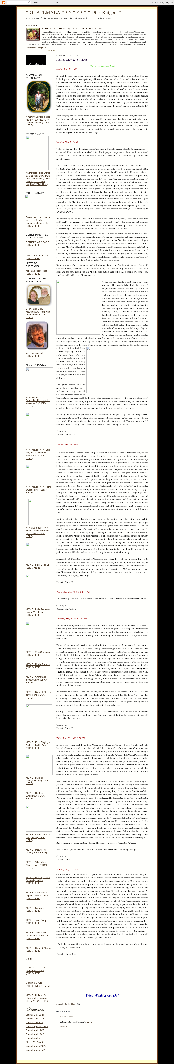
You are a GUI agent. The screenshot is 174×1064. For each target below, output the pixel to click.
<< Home (63, 1026)
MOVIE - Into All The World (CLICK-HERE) (36, 851)
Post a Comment (66, 1016)
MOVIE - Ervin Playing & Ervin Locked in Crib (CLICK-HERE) (38, 745)
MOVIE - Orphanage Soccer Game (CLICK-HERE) (37, 680)
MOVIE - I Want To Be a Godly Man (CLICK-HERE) (38, 837)
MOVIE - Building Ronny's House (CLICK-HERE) (37, 781)
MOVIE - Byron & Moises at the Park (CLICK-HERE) (38, 695)
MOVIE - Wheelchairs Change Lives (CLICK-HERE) (37, 865)
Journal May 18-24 (35, 1015)
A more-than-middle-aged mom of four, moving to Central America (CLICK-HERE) (38, 121)
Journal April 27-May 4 (37, 1026)
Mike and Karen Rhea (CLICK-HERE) (36, 272)
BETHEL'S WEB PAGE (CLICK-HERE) (37, 243)
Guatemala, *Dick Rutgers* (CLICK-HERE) (38, 984)
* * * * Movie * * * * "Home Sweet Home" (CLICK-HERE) (38, 490)
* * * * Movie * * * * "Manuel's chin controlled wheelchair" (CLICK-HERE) (38, 402)
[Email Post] (78, 1004)
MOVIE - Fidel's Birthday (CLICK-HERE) (38, 666)
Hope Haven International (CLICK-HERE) (38, 257)
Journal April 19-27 (35, 1030)
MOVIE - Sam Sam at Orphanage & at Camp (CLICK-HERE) (37, 895)
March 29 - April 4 (34, 1042)
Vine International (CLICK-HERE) (34, 354)
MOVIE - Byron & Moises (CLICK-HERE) (38, 949)
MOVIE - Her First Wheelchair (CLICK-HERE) (35, 796)
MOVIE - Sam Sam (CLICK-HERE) (35, 909)
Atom (89, 1021)
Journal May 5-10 (34, 1022)
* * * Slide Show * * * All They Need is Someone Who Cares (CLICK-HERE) (37, 532)
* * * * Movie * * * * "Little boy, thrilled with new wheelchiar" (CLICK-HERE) (38, 454)
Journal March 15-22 (36, 1050)
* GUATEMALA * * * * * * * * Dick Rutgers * (73, 12)
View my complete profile (36, 48)
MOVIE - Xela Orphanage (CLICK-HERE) (38, 653)
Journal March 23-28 (36, 1046)
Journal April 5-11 (34, 1038)
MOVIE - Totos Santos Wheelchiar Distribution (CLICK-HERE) (37, 935)
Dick (53, 28)
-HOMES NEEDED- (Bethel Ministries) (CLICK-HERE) (35, 970)
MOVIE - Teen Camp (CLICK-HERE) (36, 921)
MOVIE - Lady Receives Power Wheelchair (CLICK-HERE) (38, 612)
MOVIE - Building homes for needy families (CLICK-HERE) (38, 880)
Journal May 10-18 (35, 1018)
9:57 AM (72, 1004)
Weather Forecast (36, 64)
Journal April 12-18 (35, 1034)
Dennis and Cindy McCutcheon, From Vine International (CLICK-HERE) (38, 313)
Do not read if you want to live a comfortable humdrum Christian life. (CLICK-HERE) (38, 221)
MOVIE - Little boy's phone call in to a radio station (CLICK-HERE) (37, 998)
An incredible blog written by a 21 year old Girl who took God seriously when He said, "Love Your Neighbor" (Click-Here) (38, 179)
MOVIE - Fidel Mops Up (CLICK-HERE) (37, 566)
